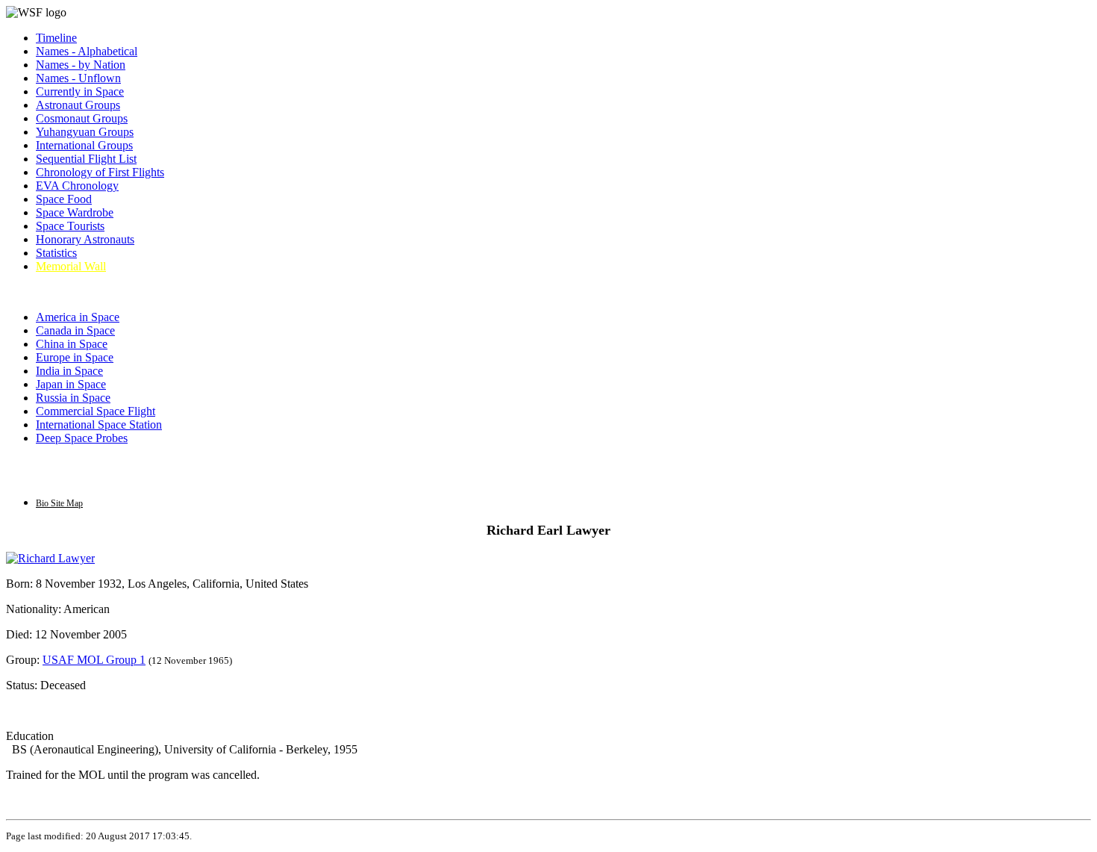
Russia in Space (73, 397)
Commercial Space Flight (95, 411)
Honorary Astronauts (85, 239)
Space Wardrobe (74, 212)
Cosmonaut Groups (82, 118)
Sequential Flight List (86, 158)
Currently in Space (80, 91)
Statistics (56, 252)
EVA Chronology (77, 185)
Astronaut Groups (78, 105)
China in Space (71, 344)
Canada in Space (75, 330)
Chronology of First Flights (100, 172)
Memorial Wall (71, 266)
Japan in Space (71, 384)
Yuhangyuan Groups (85, 131)
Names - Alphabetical (86, 51)
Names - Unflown (78, 78)
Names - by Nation (80, 64)
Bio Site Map (59, 503)
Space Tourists (70, 226)
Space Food (64, 199)
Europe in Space (74, 357)
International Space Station (99, 424)
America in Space (77, 317)
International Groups (84, 145)
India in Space (69, 370)
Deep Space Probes (82, 438)
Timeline (56, 37)
